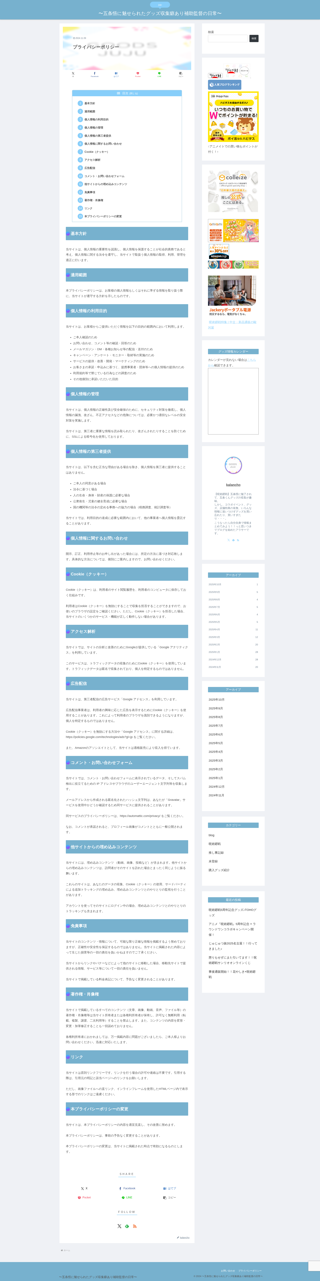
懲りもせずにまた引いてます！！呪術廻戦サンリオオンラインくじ (233, 960)
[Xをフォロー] (119, 1226)
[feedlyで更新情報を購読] (127, 1226)
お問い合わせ (228, 1270)
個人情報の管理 (93, 127)
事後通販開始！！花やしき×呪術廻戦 (232, 974)
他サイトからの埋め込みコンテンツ (105, 184)
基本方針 (89, 103)
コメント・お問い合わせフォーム (104, 176)
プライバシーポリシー (250, 1270)
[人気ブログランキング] (224, 88)
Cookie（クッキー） (97, 151)
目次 (125, 93)
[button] (181, 74)
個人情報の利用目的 (96, 119)
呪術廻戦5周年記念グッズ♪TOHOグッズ (232, 912)
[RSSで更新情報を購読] (134, 1226)
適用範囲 (89, 111)
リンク (88, 208)
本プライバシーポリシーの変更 (103, 216)
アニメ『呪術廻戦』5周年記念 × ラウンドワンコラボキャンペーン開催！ (232, 929)
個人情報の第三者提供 (97, 135)
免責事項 (89, 192)
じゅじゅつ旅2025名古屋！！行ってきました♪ (233, 946)
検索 (211, 32)
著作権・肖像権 (93, 200)
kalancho (233, 485)
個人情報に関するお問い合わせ (103, 143)
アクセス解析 (92, 159)
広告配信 (89, 167)
